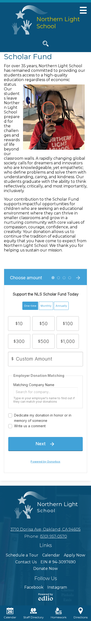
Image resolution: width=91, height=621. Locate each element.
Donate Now (45, 568)
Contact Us (26, 562)
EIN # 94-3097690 (58, 562)
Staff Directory (33, 617)
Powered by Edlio (45, 597)
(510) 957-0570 (53, 536)
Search (45, 43)
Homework (58, 617)
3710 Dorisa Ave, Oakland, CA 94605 (45, 529)
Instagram (57, 587)
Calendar (51, 555)
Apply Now (74, 555)
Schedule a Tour (22, 555)
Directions (81, 617)
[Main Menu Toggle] (83, 10)
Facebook (33, 587)
